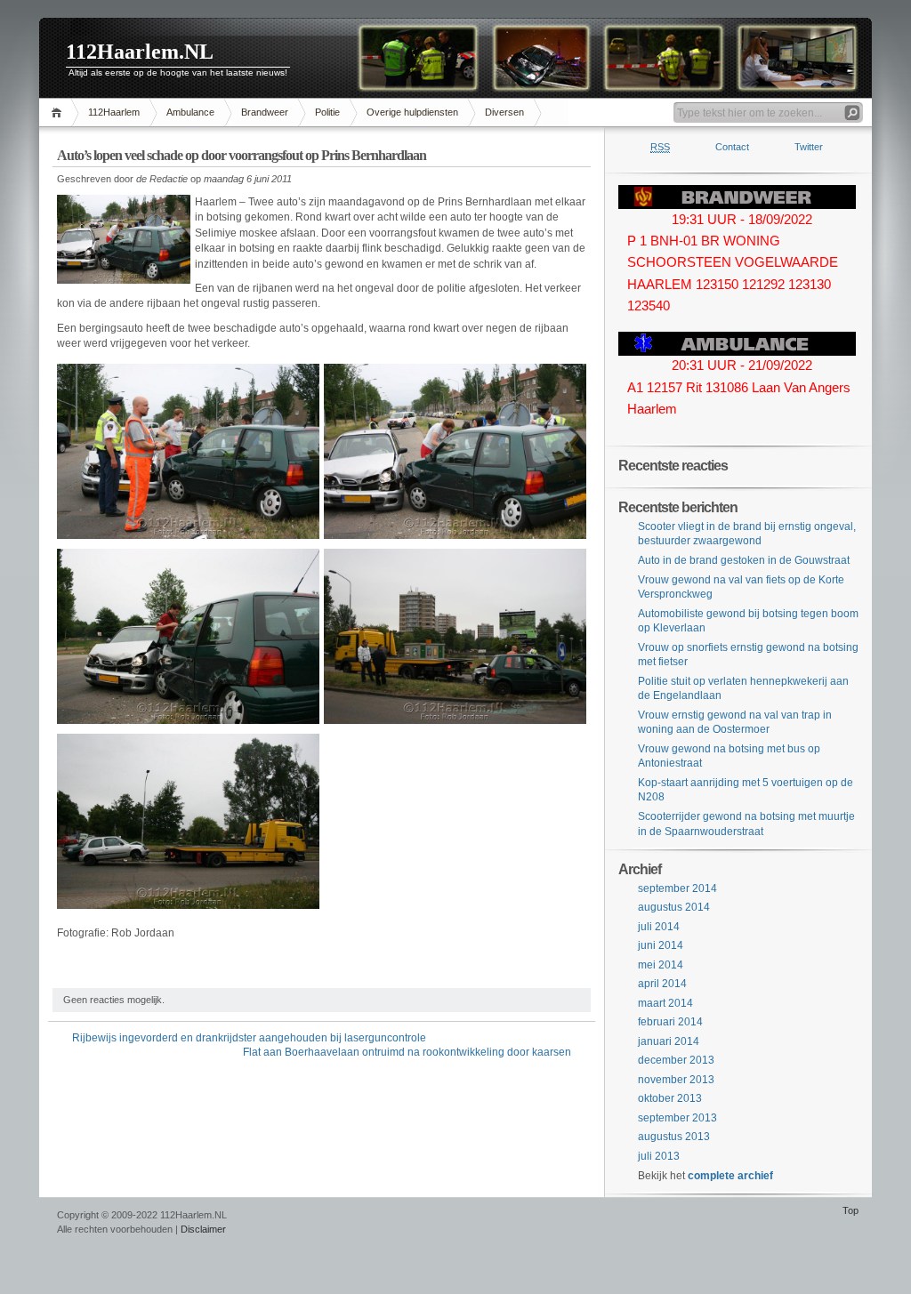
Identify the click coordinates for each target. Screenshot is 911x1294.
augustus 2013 (674, 1136)
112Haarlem (114, 112)
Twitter (808, 146)
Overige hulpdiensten (412, 112)
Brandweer (264, 112)
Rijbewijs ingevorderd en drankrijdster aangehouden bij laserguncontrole (249, 1038)
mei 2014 (660, 965)
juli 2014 (659, 926)
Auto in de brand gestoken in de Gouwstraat (744, 560)
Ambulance (190, 112)
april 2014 (662, 983)
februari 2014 (670, 1022)
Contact (732, 146)
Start (59, 112)
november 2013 (676, 1079)
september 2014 (677, 888)
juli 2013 (659, 1156)
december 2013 (676, 1060)
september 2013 (677, 1118)
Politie (327, 112)
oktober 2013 (670, 1098)
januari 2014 (668, 1041)
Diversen (504, 112)
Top (850, 1210)
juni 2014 (660, 945)
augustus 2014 (674, 907)
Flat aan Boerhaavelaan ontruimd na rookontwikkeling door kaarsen (407, 1052)
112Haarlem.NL (140, 51)
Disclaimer (203, 1229)
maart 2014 (665, 1003)
